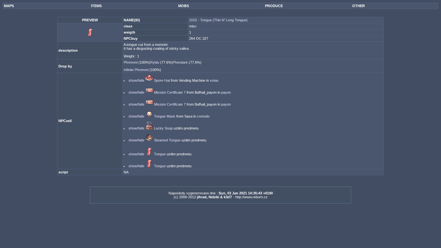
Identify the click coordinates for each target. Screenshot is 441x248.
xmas (214, 80)
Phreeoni (131, 62)
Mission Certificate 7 (170, 92)
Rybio (155, 62)
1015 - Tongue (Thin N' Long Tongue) (218, 20)
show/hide (136, 80)
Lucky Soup (163, 128)
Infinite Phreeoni (136, 70)
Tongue (160, 154)
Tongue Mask (164, 116)
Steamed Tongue (167, 140)
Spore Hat (162, 80)
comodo (203, 116)
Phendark (181, 62)
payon (226, 92)
